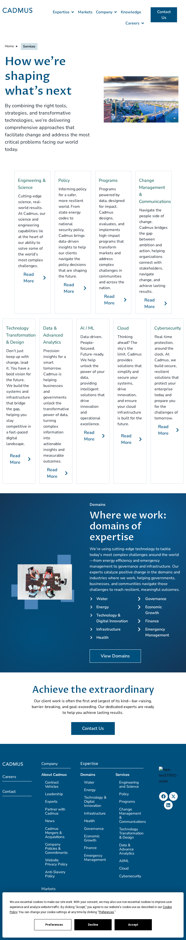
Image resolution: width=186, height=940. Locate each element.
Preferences (54, 924)
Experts (51, 801)
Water (89, 782)
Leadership (54, 794)
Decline (93, 924)
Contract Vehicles (52, 784)
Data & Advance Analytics (126, 849)
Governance (94, 828)
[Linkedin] (168, 805)
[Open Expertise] (73, 12)
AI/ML (124, 860)
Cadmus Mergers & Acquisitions (54, 832)
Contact (9, 791)
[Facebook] (163, 796)
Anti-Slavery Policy (55, 874)
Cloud (123, 328)
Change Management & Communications (132, 815)
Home (9, 46)
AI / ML (87, 328)
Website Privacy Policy (56, 862)
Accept (133, 924)
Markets (48, 889)
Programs (108, 180)
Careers (9, 776)
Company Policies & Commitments (56, 848)
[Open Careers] (143, 23)
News (49, 820)
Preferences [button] (106, 912)
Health (89, 820)
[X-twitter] (173, 796)
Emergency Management (95, 857)
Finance (90, 847)
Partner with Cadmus (55, 811)
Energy (90, 789)
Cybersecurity (167, 328)
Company (49, 763)
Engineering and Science (129, 784)
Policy (64, 180)
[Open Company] (115, 12)
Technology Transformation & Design (21, 335)
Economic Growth (92, 838)
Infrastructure (95, 813)
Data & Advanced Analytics (53, 335)
